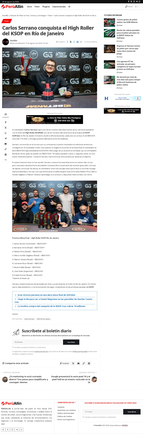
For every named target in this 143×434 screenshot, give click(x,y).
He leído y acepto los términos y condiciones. (30, 347)
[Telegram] (136, 1)
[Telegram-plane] (17, 430)
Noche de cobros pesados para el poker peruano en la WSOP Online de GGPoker (128, 34)
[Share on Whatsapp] (5, 133)
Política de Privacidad (80, 351)
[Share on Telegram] (5, 138)
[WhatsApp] (139, 1)
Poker (6, 21)
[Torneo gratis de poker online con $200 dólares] (109, 22)
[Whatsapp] (21, 430)
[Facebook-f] (3, 430)
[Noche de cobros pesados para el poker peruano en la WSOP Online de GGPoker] (109, 33)
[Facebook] (129, 1)
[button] (129, 6)
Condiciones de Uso (41, 351)
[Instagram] (134, 1)
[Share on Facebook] (67, 42)
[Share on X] (70, 42)
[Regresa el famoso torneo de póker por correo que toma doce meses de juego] (109, 49)
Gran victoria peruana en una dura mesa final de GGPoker (46, 295)
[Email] (5, 143)
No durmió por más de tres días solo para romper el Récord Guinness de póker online (128, 81)
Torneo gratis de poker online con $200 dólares (127, 20)
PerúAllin (13, 40)
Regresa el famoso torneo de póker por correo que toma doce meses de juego (128, 50)
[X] (131, 1)
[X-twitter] (8, 430)
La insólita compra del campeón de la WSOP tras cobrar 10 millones (51, 306)
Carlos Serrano (29, 319)
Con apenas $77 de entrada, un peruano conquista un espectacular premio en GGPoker (129, 65)
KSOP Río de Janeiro (43, 319)
